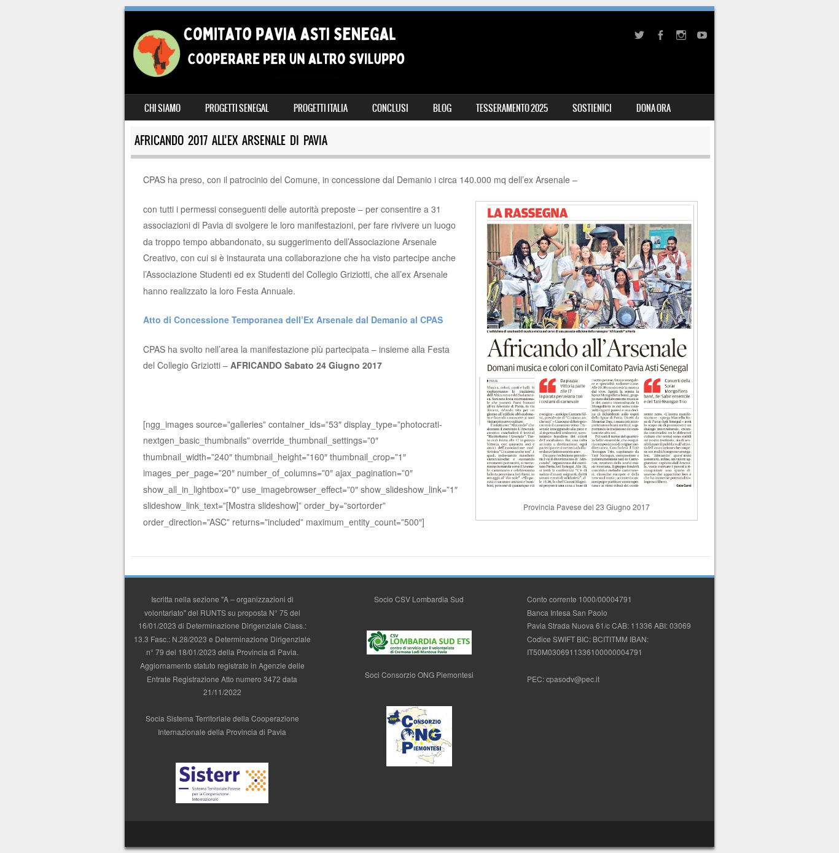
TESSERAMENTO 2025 (512, 108)
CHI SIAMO (162, 108)
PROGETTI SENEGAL (237, 108)
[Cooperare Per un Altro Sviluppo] (267, 75)
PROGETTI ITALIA (321, 108)
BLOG (442, 108)
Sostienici (592, 108)
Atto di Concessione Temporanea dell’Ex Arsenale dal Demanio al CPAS (293, 319)
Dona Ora (653, 108)
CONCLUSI (390, 108)
